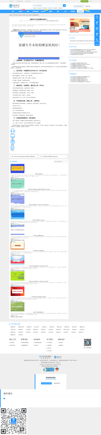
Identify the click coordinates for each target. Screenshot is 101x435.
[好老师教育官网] (50, 358)
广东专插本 (28, 329)
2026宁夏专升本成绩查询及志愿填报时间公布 (80, 76)
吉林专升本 (58, 332)
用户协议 (61, 342)
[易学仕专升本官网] (14, 7)
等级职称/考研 (57, 383)
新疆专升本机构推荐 (39, 173)
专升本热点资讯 (73, 40)
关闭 (4, 398)
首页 (13, 11)
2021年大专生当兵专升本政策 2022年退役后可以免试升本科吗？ (84, 52)
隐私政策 (61, 345)
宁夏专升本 (58, 329)
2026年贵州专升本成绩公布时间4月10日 (79, 80)
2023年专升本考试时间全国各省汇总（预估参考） (81, 50)
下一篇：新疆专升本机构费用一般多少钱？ (49, 156)
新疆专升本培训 (14, 270)
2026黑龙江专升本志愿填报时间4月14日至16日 (80, 81)
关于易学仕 (11, 1)
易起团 (20, 11)
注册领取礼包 (85, 1)
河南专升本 (61, 8)
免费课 (50, 11)
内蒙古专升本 (21, 326)
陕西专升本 (67, 326)
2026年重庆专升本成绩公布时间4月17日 (79, 79)
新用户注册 (12, 345)
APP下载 (49, 350)
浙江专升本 (35, 332)
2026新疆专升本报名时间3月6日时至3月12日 (80, 64)
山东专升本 (55, 8)
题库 (58, 11)
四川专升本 (50, 8)
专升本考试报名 (94, 40)
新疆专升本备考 (14, 194)
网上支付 (37, 345)
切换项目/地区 (87, 6)
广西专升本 (43, 329)
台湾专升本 (20, 334)
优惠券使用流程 (38, 342)
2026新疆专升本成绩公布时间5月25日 (79, 63)
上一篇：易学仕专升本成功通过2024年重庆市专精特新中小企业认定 (23, 157)
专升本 (73, 38)
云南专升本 (35, 8)
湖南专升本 (13, 332)
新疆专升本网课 (49, 20)
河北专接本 (20, 332)
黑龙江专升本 (66, 329)
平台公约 (58, 362)
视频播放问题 (25, 345)
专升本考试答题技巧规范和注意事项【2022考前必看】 (82, 53)
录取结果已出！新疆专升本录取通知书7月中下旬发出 (82, 68)
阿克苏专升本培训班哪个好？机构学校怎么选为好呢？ (39, 281)
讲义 (65, 11)
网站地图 (49, 345)
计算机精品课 (35, 11)
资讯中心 (49, 348)
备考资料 (24, 15)
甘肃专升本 (13, 329)
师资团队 (73, 11)
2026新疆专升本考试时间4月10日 (78, 65)
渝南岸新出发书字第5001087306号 (31, 360)
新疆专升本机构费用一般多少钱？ (39, 220)
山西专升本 (20, 329)
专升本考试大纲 (87, 40)
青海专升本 (81, 332)
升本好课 (43, 11)
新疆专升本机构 (55, 20)
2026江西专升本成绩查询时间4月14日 (79, 78)
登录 (91, 1)
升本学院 (88, 11)
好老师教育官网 (19, 1)
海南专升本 (29, 326)
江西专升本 (51, 326)
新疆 (27, 15)
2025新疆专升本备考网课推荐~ (38, 250)
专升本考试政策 (80, 40)
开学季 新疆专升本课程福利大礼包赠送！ (38, 296)
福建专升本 (82, 326)
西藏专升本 (13, 334)
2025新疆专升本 (14, 255)
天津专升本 (43, 332)
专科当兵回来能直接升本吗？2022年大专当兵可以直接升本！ (84, 49)
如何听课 (12, 342)
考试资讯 (80, 11)
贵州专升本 (45, 8)
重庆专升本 (40, 8)
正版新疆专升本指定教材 (74, 32)
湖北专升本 (82, 329)
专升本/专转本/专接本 (46, 383)
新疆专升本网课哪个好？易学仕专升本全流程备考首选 (39, 204)
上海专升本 (73, 332)
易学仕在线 (16, 15)
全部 (28, 11)
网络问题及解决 (25, 342)
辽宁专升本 (50, 332)
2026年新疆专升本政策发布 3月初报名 (79, 66)
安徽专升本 (35, 329)
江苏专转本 (28, 332)
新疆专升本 (16, 29)
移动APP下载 (28, 1)
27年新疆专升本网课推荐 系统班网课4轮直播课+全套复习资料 (39, 189)
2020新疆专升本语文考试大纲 (77, 54)
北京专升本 (66, 332)
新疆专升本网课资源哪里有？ (38, 312)
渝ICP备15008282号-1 (44, 360)
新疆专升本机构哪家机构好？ (34, 15)
